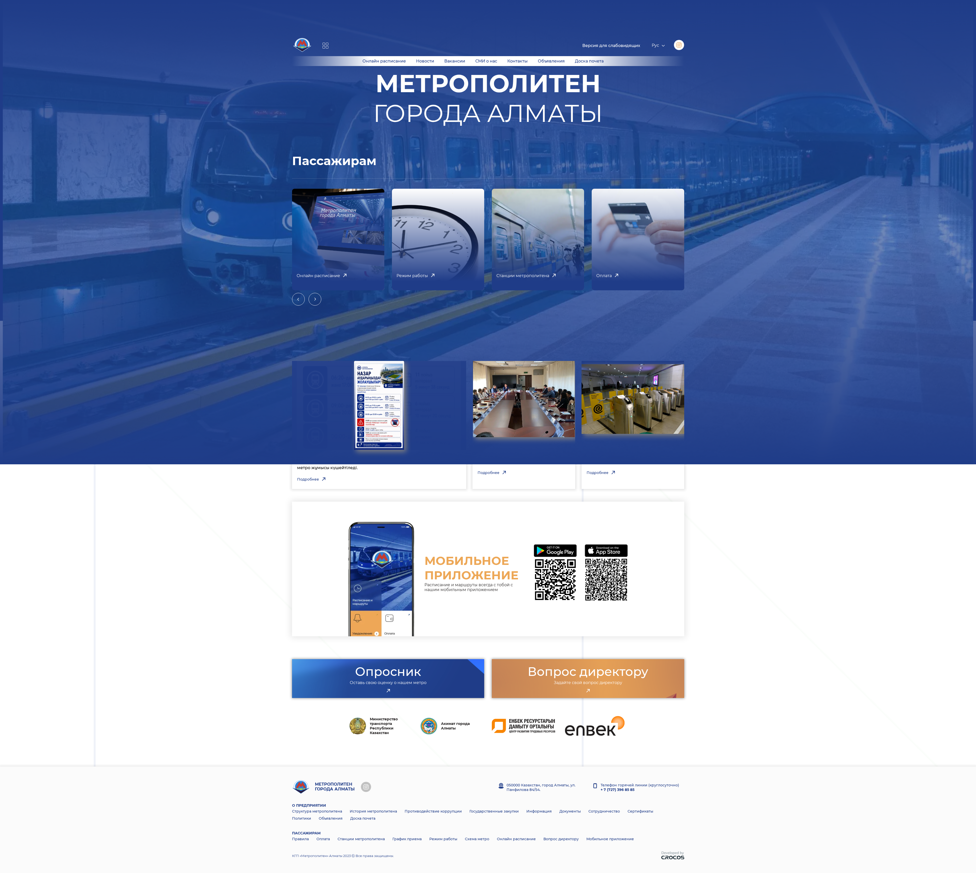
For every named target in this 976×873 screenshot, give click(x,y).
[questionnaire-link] (388, 690)
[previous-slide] (298, 299)
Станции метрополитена (361, 839)
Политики (301, 818)
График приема (407, 839)
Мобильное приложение (610, 839)
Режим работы (443, 839)
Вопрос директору (561, 839)
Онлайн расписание (384, 61)
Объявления (551, 61)
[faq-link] (587, 690)
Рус (655, 45)
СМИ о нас (486, 61)
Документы (570, 811)
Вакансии (454, 61)
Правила (300, 839)
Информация (539, 811)
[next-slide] (315, 299)
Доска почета (589, 61)
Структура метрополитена (317, 811)
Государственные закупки (494, 811)
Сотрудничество (604, 811)
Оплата (323, 839)
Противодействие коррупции (433, 811)
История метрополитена (373, 811)
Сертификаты (640, 811)
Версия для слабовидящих (611, 45)
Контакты (517, 61)
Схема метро (477, 839)
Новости (425, 61)
